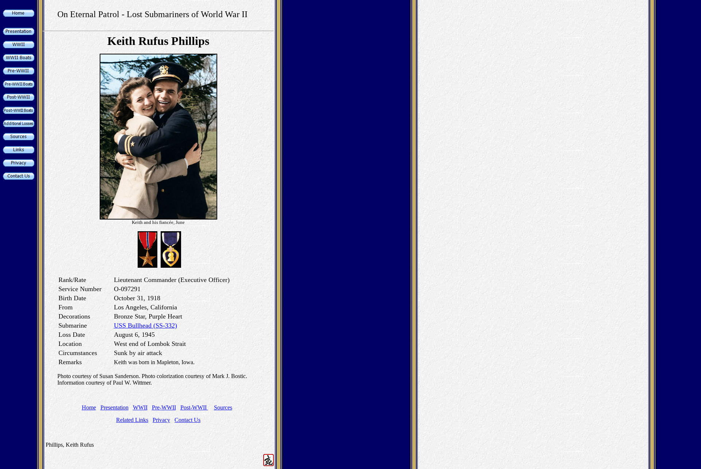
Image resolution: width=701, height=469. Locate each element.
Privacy (161, 420)
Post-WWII (194, 407)
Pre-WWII (164, 407)
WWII (140, 407)
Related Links (132, 420)
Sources (223, 407)
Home (89, 407)
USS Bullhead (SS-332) (145, 325)
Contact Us (187, 420)
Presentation (114, 407)
